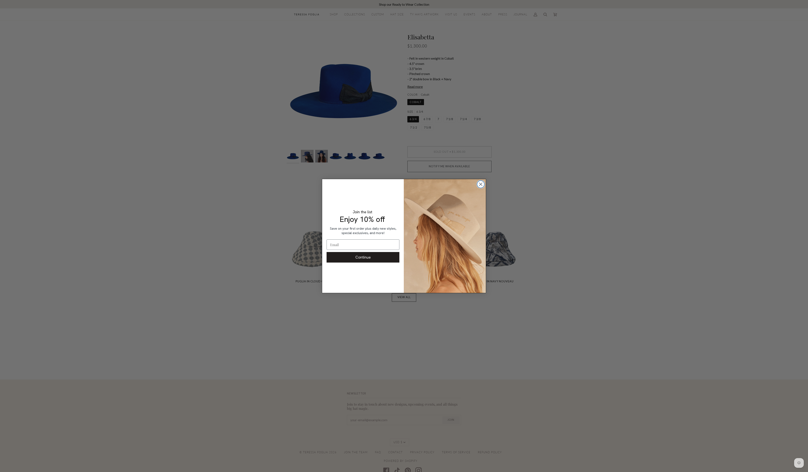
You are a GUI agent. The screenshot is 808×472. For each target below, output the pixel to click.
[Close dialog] (480, 184)
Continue (363, 257)
